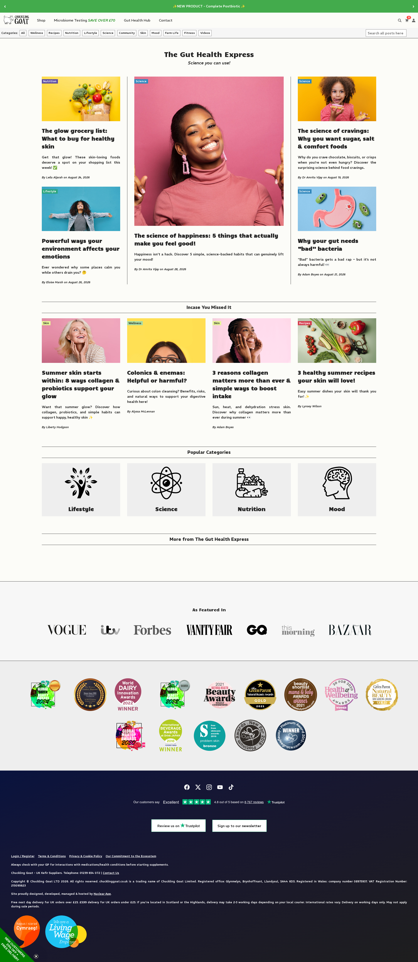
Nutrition (71, 33)
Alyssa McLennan (143, 411)
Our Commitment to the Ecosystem (131, 856)
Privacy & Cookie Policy (85, 856)
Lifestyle (90, 33)
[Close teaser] (36, 956)
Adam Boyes (310, 274)
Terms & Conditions (52, 856)
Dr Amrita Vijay (149, 269)
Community (127, 33)
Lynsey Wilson (312, 406)
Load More (209, 557)
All (23, 33)
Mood (156, 33)
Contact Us (111, 873)
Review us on (168, 826)
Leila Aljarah (54, 177)
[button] (17, 944)
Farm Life (172, 33)
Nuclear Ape (102, 893)
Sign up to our (239, 826)
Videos (205, 33)
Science (108, 33)
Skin (143, 33)
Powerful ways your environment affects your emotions (81, 248)
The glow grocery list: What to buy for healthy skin (78, 138)
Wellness (36, 33)
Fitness (189, 33)
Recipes (54, 33)
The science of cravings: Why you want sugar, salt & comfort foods (336, 138)
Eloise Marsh (54, 282)
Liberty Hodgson (57, 427)
